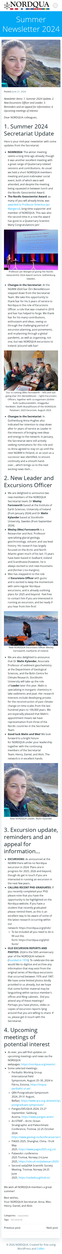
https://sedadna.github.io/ (34, 1177)
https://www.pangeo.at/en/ (37, 1117)
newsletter (23, 1215)
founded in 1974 (18, 960)
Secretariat (16, 1219)
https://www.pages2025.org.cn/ (37, 1149)
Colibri (41, 1248)
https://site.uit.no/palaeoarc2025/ (39, 1161)
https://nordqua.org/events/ (38, 1064)
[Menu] (55, 5)
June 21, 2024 (19, 91)
